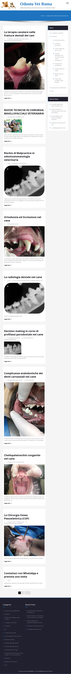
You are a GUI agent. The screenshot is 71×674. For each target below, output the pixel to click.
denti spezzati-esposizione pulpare (13, 40)
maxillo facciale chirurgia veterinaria (13, 523)
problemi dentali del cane (20, 163)
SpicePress (41, 671)
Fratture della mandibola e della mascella (59, 80)
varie (9, 163)
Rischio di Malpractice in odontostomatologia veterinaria (19, 156)
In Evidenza (10, 39)
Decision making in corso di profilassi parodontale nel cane (23, 332)
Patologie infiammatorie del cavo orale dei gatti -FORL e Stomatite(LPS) (59, 57)
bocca (15, 280)
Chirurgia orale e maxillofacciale (16, 117)
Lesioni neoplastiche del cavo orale (13, 636)
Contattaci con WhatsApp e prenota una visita (21, 575)
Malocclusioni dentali (13, 224)
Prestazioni (54, 36)
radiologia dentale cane (37, 280)
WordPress (31, 671)
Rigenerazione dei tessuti (11, 661)
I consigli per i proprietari (57, 33)
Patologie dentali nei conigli (11, 649)
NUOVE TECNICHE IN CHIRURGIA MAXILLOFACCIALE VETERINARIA (24, 111)
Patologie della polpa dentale (15, 380)
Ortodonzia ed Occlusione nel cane (35, 626)
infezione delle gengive (10, 339)
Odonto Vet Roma (36, 4)
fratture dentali (30, 380)
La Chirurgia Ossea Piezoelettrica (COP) (16, 516)
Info (6, 629)
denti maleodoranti (28, 338)
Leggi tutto (7, 98)
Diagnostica (7, 614)
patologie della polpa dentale (21, 39)
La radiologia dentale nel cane (23, 277)
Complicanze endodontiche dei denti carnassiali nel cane (23, 375)
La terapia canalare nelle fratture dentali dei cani (56, 15)
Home (42, 15)
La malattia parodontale (14, 338)
